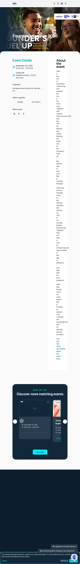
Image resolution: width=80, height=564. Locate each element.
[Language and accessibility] (62, 3)
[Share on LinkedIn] (14, 114)
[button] (74, 557)
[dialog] (40, 558)
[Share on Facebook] (23, 114)
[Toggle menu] (54, 3)
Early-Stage (61, 438)
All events (40, 452)
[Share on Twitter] (19, 114)
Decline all (64, 561)
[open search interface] (58, 3)
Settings (4, 561)
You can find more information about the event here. (60, 349)
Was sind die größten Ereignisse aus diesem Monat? (59, 551)
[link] (34, 419)
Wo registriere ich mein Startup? (64, 546)
